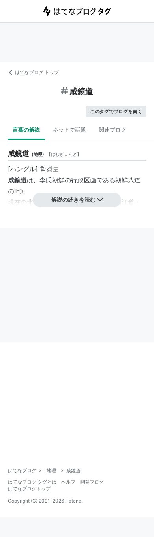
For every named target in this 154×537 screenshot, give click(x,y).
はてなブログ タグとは (32, 482)
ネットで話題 (69, 129)
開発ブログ (92, 482)
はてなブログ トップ (37, 72)
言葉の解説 (26, 129)
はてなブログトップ (29, 489)
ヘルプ (68, 482)
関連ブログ (112, 129)
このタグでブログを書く (116, 111)
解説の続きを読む (73, 199)
